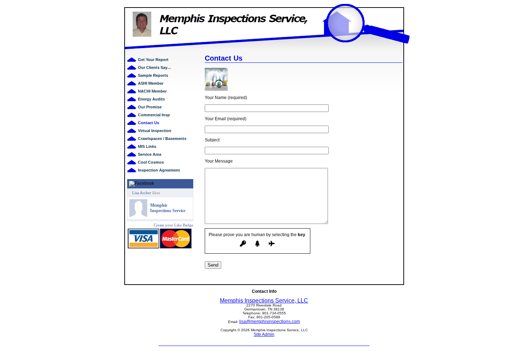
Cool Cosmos (151, 162)
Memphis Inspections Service (167, 208)
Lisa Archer (141, 193)
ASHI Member (150, 83)
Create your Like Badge (173, 225)
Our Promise (150, 107)
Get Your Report (153, 59)
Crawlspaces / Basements (162, 138)
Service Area (149, 154)
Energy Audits (151, 99)
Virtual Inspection (154, 130)
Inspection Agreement (159, 170)
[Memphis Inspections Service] (138, 215)
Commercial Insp (154, 115)
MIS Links (147, 146)
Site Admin (264, 334)
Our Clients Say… (154, 67)
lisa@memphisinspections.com (269, 321)
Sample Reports (153, 75)
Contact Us (148, 123)
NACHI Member (152, 91)
